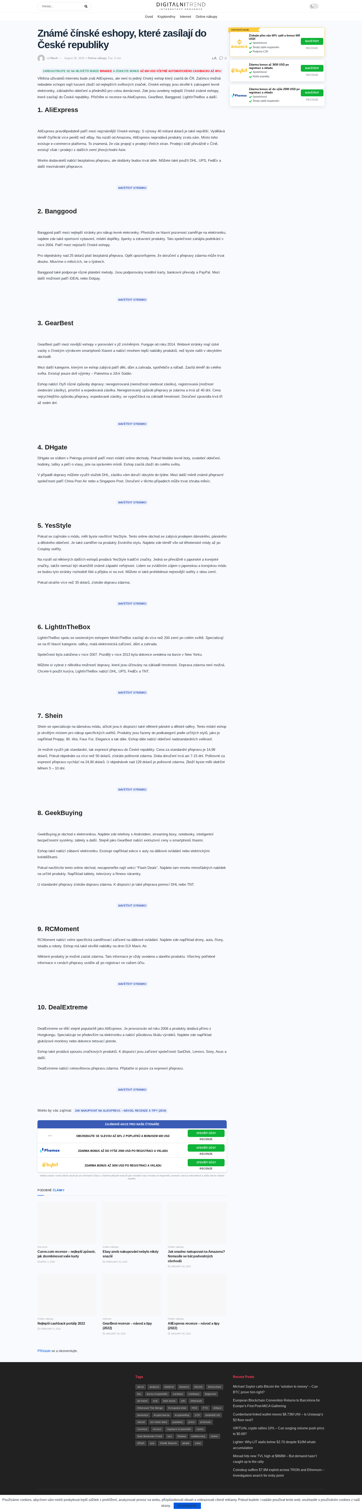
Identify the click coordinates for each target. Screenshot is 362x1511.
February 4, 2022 (50, 1329)
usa (152, 1443)
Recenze (206, 1139)
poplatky (178, 1422)
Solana (182, 1436)
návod (141, 1422)
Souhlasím (187, 1505)
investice (142, 1415)
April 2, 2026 (47, 1262)
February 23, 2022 (116, 1262)
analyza (154, 1387)
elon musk (169, 1401)
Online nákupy (206, 16)
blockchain (214, 1387)
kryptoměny (182, 1415)
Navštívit (312, 41)
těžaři (140, 1443)
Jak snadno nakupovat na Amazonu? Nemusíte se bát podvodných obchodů (196, 1256)
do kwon (142, 1401)
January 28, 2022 (115, 1333)
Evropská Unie (177, 1408)
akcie (140, 1387)
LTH (197, 1415)
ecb (155, 1401)
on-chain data (158, 1422)
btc (139, 1394)
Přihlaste (44, 1351)
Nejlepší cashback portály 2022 (61, 1323)
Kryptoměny (166, 16)
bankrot (169, 1387)
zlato (198, 1443)
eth (183, 1401)
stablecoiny (198, 1436)
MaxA (54, 58)
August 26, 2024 (74, 58)
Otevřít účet (206, 1133)
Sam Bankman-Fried (149, 1436)
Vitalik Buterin (168, 1443)
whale (185, 1443)
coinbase (194, 1394)
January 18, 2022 (180, 1266)
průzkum (205, 1422)
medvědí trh (213, 1415)
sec (170, 1436)
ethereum (196, 1401)
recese (157, 1429)
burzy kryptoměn (157, 1394)
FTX (205, 1408)
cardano (178, 1394)
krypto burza (161, 1415)
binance (184, 1387)
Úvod (149, 16)
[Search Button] (87, 6)
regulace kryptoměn (179, 1429)
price (192, 1422)
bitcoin (199, 1387)
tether (214, 1436)
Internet (185, 16)
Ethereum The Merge (150, 1408)
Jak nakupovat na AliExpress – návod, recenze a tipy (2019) (120, 1110)
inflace (217, 1408)
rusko (200, 1429)
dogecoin (210, 1394)
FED (194, 1408)
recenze (142, 1429)
